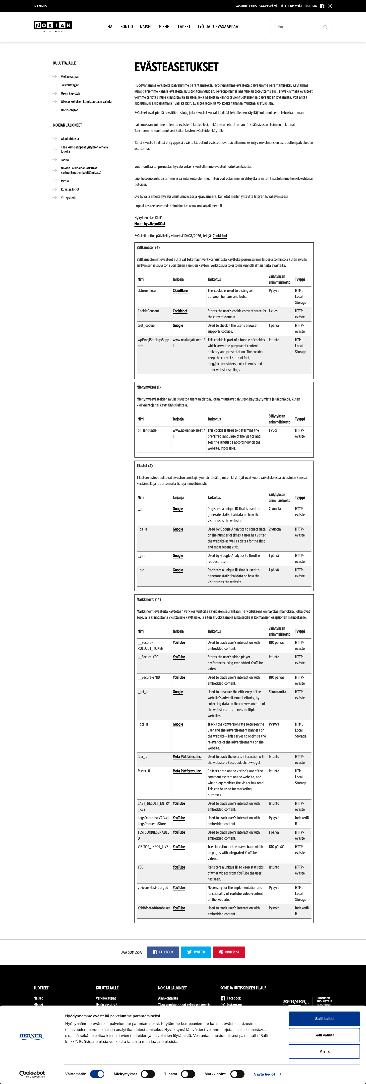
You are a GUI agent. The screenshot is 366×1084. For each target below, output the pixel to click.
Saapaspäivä (268, 6)
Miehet (165, 26)
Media (65, 181)
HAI (111, 26)
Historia (311, 6)
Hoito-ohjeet (69, 110)
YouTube (179, 642)
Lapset (184, 26)
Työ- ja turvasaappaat (218, 26)
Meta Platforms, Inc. (187, 756)
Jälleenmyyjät (291, 6)
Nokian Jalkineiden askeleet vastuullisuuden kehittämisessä (81, 170)
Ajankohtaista (70, 138)
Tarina (65, 160)
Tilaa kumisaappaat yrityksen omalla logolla (84, 149)
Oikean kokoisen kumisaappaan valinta (86, 101)
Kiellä (324, 1051)
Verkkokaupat (70, 76)
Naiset (146, 26)
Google (178, 325)
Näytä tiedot (264, 1074)
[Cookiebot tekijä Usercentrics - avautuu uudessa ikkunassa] (32, 1074)
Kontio (127, 26)
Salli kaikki (324, 1018)
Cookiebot (220, 235)
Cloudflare (180, 290)
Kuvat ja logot (70, 189)
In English (41, 6)
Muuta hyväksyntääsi (149, 223)
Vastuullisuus (246, 6)
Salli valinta (324, 1035)
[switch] (148, 1074)
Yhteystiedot (69, 198)
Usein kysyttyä (70, 93)
